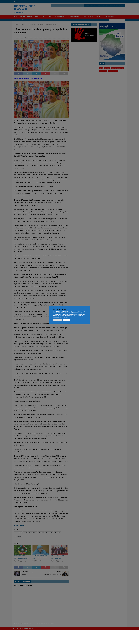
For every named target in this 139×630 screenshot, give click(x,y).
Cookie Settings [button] (57, 320)
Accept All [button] (66, 320)
